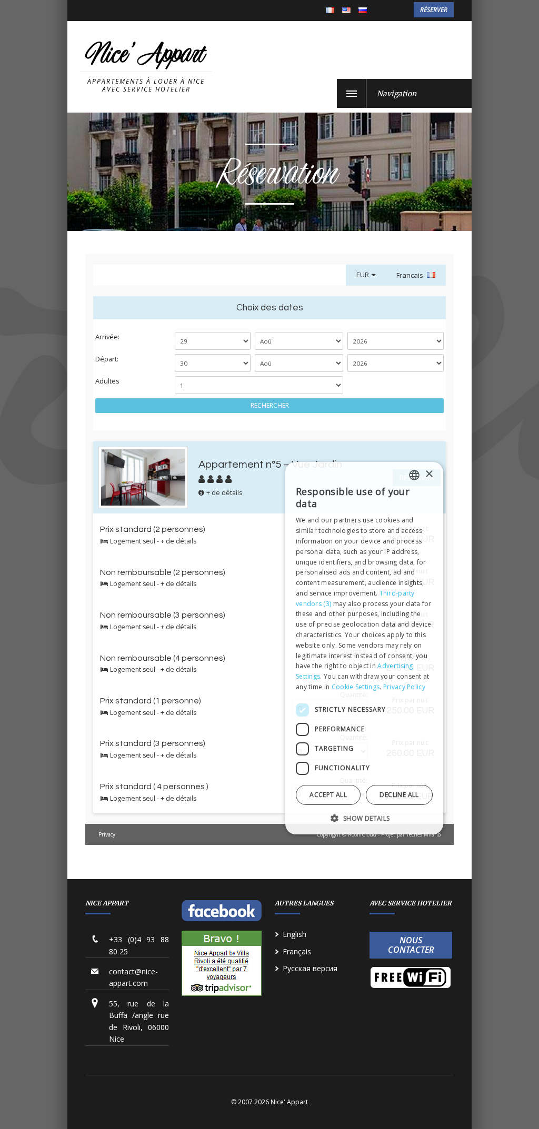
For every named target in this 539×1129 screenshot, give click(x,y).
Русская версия (310, 968)
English (346, 11)
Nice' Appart (145, 56)
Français (330, 11)
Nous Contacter (411, 944)
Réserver (433, 9)
